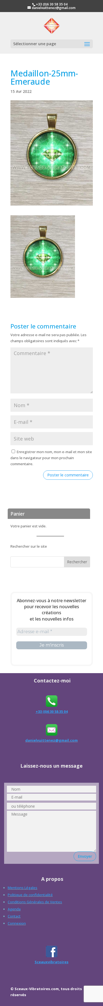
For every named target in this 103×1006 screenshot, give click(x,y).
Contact (14, 916)
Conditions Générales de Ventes (35, 901)
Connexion (17, 923)
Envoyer (85, 856)
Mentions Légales (22, 887)
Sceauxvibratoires (51, 961)
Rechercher (77, 561)
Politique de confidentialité (30, 894)
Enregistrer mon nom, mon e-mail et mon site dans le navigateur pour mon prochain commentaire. (51, 457)
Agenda (14, 909)
